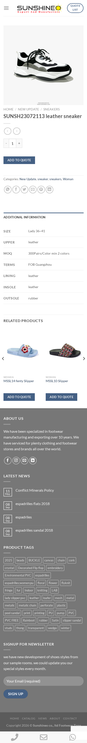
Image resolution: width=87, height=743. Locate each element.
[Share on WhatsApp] (8, 189)
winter (65, 628)
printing (39, 613)
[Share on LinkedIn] (49, 189)
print (27, 613)
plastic (61, 605)
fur (18, 590)
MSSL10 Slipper (57, 381)
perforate (46, 605)
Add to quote (19, 160)
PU (51, 613)
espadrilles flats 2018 (33, 503)
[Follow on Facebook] (8, 460)
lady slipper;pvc (15, 598)
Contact (70, 718)
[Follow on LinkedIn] (33, 460)
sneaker (43, 179)
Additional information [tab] (24, 217)
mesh (58, 598)
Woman (68, 179)
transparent (36, 628)
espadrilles (42, 575)
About (55, 718)
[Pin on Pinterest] (41, 189)
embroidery (55, 568)
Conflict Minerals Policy (35, 490)
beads (20, 560)
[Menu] (6, 8)
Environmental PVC (18, 575)
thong (20, 628)
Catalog (28, 718)
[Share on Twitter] (24, 189)
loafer (47, 598)
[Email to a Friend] (33, 189)
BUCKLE (34, 560)
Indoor (29, 590)
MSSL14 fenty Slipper (18, 381)
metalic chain (27, 605)
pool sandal (12, 613)
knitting (42, 590)
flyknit (65, 583)
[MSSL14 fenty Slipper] (22, 350)
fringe (9, 590)
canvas (49, 560)
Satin (55, 620)
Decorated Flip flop (30, 568)
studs (8, 628)
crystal (9, 568)
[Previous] (3, 368)
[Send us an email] (24, 460)
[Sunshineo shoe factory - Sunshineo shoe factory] (40, 8)
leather (34, 598)
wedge (52, 628)
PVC (71, 613)
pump (60, 613)
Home (8, 109)
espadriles (24, 517)
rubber (43, 620)
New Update (28, 109)
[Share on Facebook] (16, 189)
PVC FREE (12, 620)
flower (53, 583)
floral (41, 583)
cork (72, 560)
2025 (8, 560)
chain (61, 560)
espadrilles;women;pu (19, 583)
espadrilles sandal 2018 (34, 530)
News (42, 718)
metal (70, 598)
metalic (10, 605)
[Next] (83, 368)
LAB (54, 590)
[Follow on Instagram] (16, 460)
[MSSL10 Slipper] (65, 350)
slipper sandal (72, 620)
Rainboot (29, 620)
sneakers (51, 109)
